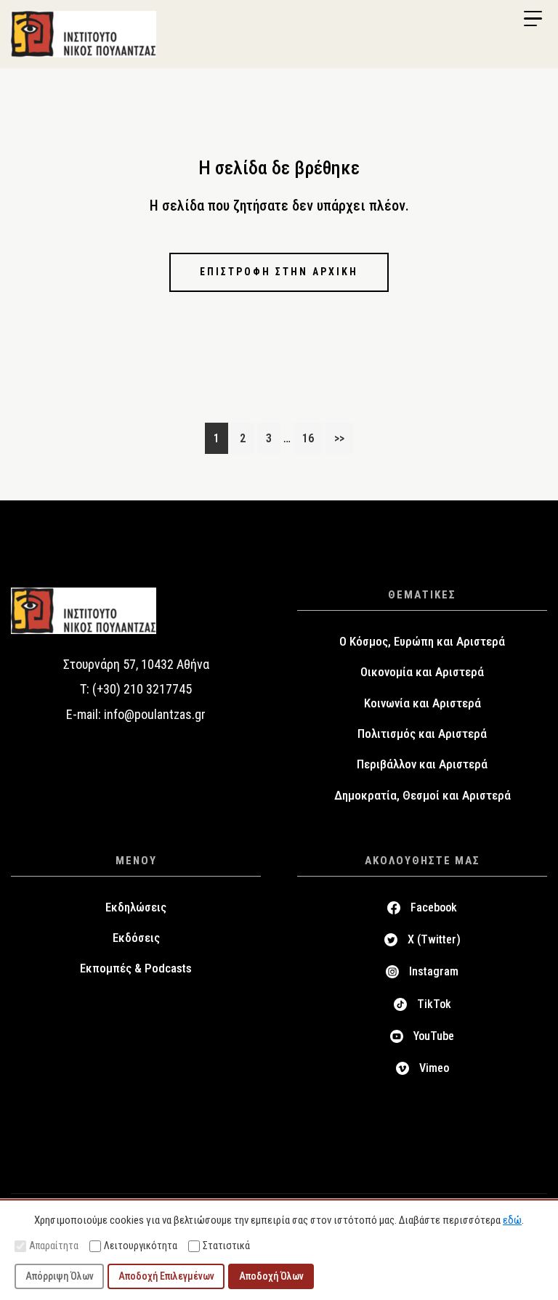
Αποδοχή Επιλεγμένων (166, 1276)
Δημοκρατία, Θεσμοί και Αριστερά (422, 795)
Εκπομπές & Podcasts (136, 968)
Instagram (433, 971)
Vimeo (434, 1068)
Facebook (434, 907)
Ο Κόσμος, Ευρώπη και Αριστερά (422, 641)
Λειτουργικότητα (140, 1245)
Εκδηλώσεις (135, 907)
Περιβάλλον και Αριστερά (422, 764)
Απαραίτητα (53, 1245)
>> (339, 438)
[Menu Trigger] (532, 19)
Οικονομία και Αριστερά (422, 672)
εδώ (512, 1220)
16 (312, 438)
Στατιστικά (226, 1245)
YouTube (433, 1036)
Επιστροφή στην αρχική (279, 271)
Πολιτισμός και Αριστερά (422, 733)
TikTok (434, 1004)
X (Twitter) (434, 939)
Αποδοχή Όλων (271, 1276)
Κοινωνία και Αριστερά (422, 703)
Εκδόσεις (136, 937)
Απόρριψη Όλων (59, 1276)
